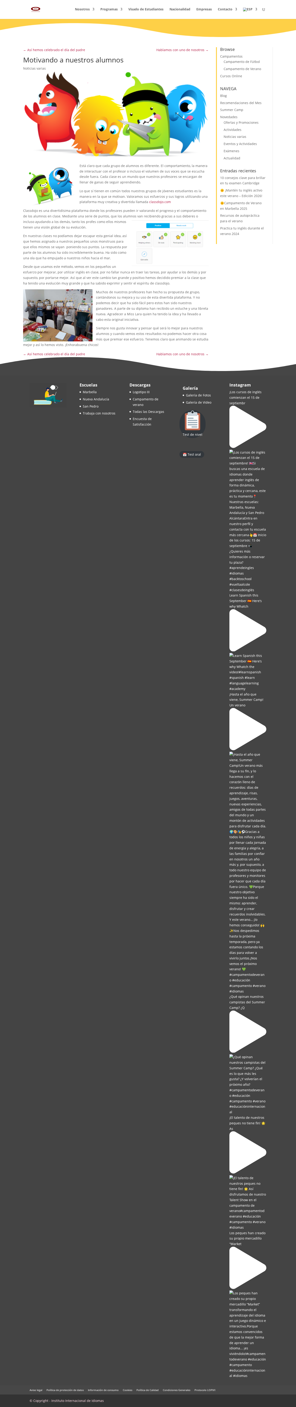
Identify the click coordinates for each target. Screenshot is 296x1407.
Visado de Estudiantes (145, 9)
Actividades (232, 129)
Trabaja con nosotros (99, 413)
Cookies (127, 1390)
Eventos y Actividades (240, 144)
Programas (109, 9)
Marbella (90, 392)
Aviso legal (36, 1390)
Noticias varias (34, 68)
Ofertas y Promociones (241, 122)
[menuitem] (250, 13)
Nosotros (82, 9)
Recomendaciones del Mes (241, 103)
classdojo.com (160, 202)
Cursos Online (231, 76)
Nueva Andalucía (96, 399)
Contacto (225, 9)
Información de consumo (103, 1390)
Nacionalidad (180, 9)
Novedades (228, 117)
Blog (223, 95)
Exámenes (231, 151)
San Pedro (91, 406)
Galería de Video (198, 402)
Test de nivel (192, 434)
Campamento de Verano (242, 69)
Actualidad (232, 158)
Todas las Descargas (148, 411)
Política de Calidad (147, 1390)
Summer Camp (231, 110)
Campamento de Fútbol (242, 61)
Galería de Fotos (198, 395)
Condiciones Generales (176, 1390)
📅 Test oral (192, 454)
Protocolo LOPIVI (204, 1390)
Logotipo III (141, 392)
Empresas (204, 9)
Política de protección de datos (65, 1390)
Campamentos (231, 56)
